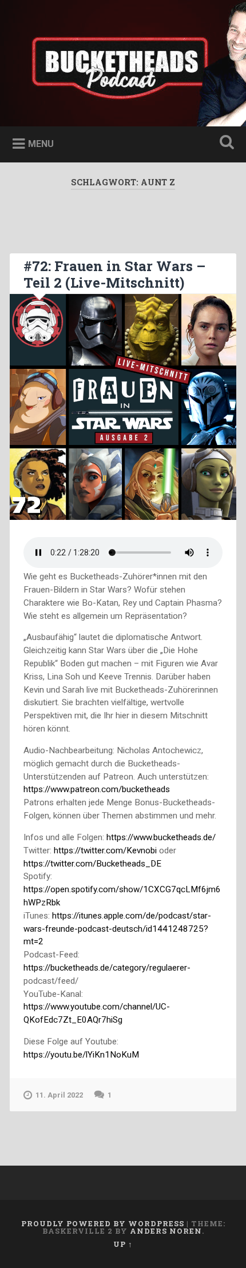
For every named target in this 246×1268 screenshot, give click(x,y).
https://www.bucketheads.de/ (161, 837)
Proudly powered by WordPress (102, 1223)
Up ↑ (123, 1244)
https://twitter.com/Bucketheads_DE (92, 863)
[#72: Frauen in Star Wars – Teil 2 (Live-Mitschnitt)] (123, 407)
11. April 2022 (59, 1095)
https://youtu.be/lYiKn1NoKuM (81, 1055)
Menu (41, 143)
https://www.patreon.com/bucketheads (96, 789)
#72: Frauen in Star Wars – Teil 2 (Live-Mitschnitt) (114, 274)
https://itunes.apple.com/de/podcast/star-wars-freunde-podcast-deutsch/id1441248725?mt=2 (117, 929)
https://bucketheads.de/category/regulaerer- (107, 968)
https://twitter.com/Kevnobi (105, 850)
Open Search (225, 143)
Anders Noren (166, 1230)
